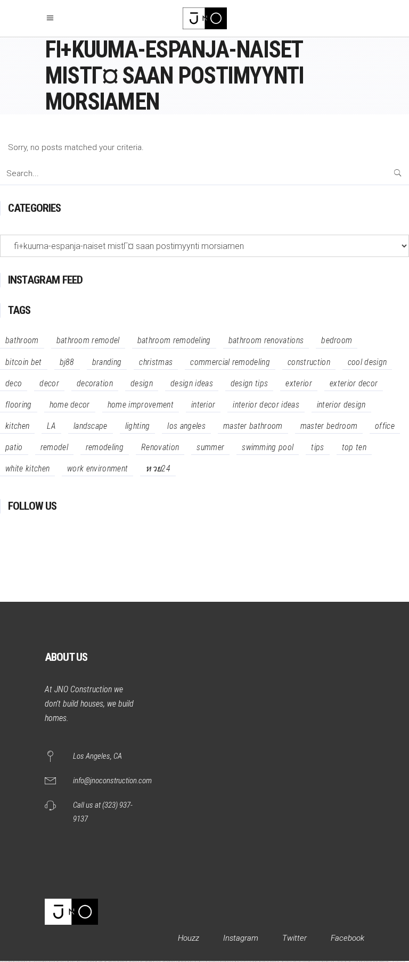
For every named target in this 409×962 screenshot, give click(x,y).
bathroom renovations (266, 340)
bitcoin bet (23, 362)
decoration (95, 383)
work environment (97, 468)
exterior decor (354, 383)
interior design (341, 405)
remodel (54, 447)
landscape (90, 426)
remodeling (105, 447)
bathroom (22, 340)
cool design (367, 362)
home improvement (141, 405)
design (141, 383)
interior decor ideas (266, 405)
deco (13, 383)
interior (203, 405)
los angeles (186, 426)
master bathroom (253, 426)
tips (317, 447)
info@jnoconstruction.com (112, 780)
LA (51, 426)
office (385, 426)
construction (309, 362)
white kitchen (27, 468)
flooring (18, 405)
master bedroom (328, 426)
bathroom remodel (88, 340)
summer (210, 447)
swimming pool (267, 447)
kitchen (17, 426)
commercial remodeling (230, 362)
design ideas (191, 383)
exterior (298, 383)
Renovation (160, 447)
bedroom (336, 340)
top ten (354, 447)
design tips (249, 383)
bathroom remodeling (174, 340)
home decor (70, 405)
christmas (156, 362)
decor (49, 383)
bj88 (67, 362)
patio (14, 447)
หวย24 (157, 468)
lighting (137, 426)
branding (107, 362)
